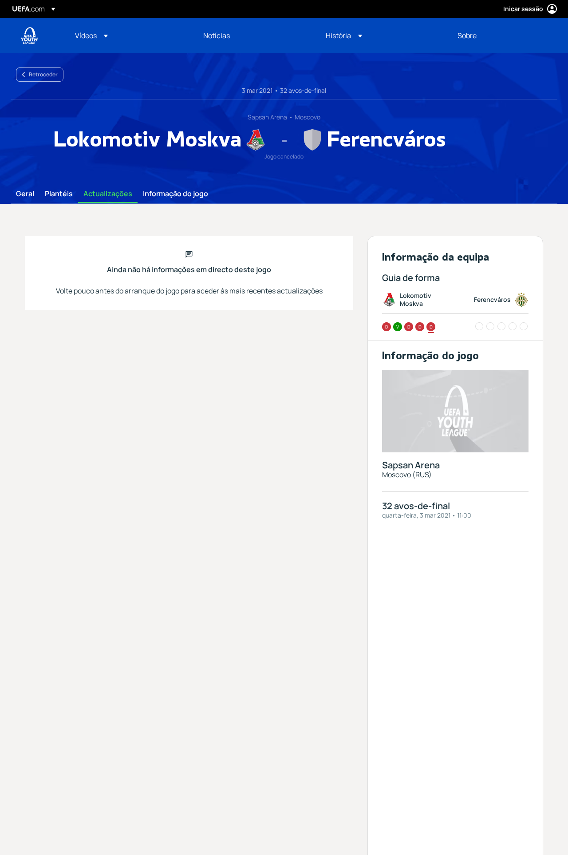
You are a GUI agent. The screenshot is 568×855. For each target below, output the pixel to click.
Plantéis (59, 194)
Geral (25, 194)
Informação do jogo (175, 194)
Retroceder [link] (43, 74)
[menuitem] (128, 35)
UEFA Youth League (29, 35)
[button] (91, 35)
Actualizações (107, 194)
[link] (216, 35)
